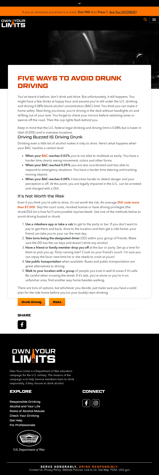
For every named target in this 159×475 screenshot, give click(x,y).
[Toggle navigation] (154, 19)
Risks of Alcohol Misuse (27, 411)
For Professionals (22, 425)
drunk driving (31, 302)
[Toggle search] (145, 19)
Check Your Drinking (24, 415)
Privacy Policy (52, 470)
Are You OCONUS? (123, 12)
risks (57, 302)
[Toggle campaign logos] (79, 3)
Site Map (103, 470)
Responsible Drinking (25, 401)
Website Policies (72, 470)
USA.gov (124, 470)
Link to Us (90, 470)
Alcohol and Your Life (25, 406)
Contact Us (36, 470)
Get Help (16, 420)
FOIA (114, 470)
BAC (45, 156)
